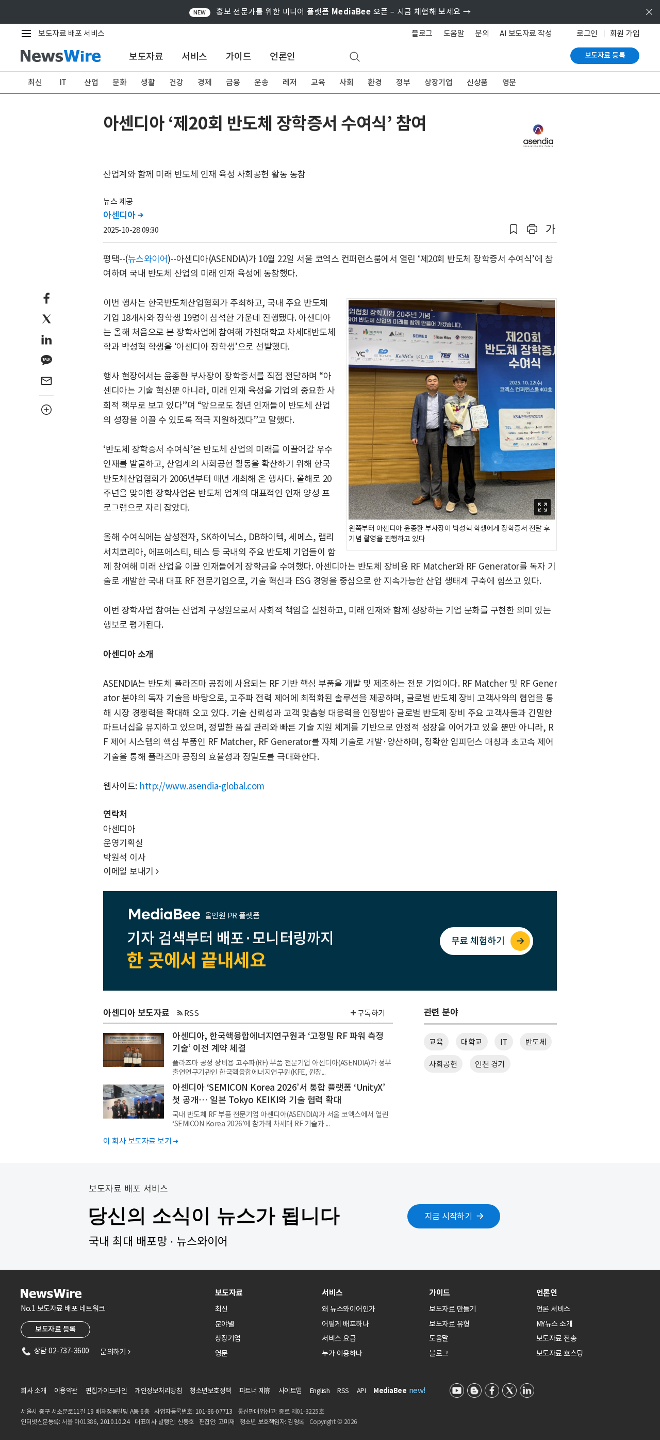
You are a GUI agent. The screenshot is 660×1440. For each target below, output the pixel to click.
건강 (176, 82)
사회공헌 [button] (443, 1064)
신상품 (477, 82)
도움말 (454, 33)
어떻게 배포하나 (345, 1324)
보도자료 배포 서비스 (71, 33)
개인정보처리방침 (158, 1390)
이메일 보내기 (131, 871)
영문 (509, 82)
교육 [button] (436, 1042)
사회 (346, 82)
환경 (375, 82)
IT (63, 82)
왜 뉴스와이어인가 (348, 1309)
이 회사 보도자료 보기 (140, 1141)
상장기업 (438, 82)
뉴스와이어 (148, 259)
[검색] (354, 57)
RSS (191, 1013)
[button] (513, 229)
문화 (119, 82)
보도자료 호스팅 (559, 1353)
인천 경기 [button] (490, 1064)
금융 (233, 82)
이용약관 (66, 1390)
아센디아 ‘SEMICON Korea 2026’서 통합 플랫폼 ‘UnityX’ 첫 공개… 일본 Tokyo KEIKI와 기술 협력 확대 (278, 1094)
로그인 (587, 33)
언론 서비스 (553, 1309)
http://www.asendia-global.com (202, 786)
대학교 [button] (471, 1042)
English (320, 1390)
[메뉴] (28, 33)
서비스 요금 (339, 1338)
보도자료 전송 (556, 1338)
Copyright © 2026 (333, 1422)
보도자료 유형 (449, 1324)
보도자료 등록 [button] (55, 1329)
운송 (261, 82)
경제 (204, 82)
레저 (289, 82)
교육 (318, 82)
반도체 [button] (536, 1042)
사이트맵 (290, 1390)
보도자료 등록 (605, 55)
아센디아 (123, 215)
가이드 (239, 56)
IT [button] (503, 1042)
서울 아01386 (79, 1422)
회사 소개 (33, 1390)
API (361, 1390)
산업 (91, 82)
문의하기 (115, 1351)
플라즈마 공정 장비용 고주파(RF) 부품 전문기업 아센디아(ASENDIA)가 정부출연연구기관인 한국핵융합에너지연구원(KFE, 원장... (281, 1067)
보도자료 (146, 56)
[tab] (264, 1292)
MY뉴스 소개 (554, 1324)
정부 (403, 82)
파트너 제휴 (255, 1390)
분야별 (225, 1324)
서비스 (194, 56)
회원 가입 (625, 33)
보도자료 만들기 (452, 1309)
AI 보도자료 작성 (526, 33)
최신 (35, 82)
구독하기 (371, 1013)
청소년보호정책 (211, 1390)
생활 (148, 82)
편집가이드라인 (106, 1390)
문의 (482, 33)
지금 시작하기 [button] (448, 1216)
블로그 (422, 33)
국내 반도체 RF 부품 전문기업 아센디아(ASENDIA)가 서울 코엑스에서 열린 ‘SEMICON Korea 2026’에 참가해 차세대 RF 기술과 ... (280, 1119)
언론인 (282, 56)
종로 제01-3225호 (301, 1411)
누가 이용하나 (342, 1353)
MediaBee (389, 1390)
